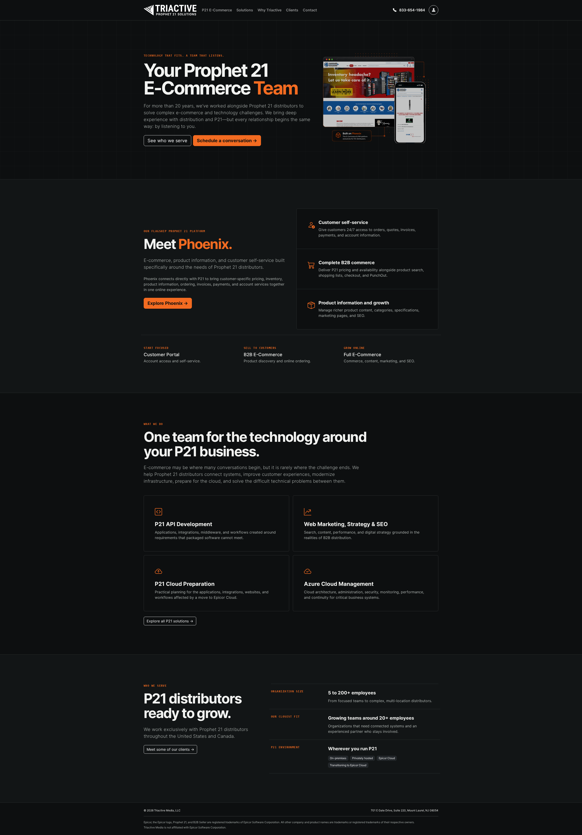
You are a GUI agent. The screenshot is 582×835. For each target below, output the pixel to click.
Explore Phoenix (168, 303)
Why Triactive (269, 10)
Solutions (244, 10)
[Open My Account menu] (433, 10)
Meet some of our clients (170, 749)
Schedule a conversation (227, 140)
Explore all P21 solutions (170, 621)
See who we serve (167, 140)
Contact (310, 10)
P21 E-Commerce (217, 10)
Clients (292, 10)
